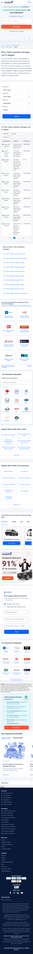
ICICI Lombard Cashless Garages (24, 331)
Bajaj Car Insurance (6, 651)
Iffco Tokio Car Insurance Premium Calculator (24, 447)
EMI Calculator (5, 820)
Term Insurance (7, 797)
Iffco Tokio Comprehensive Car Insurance (8, 441)
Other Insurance (7, 804)
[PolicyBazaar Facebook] (10, 892)
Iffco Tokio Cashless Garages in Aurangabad (15, 258)
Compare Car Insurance (24, 478)
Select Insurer (5, 86)
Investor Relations (5, 871)
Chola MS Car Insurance (16, 651)
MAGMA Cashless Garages (8, 360)
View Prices (16, 27)
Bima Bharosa (8, 899)
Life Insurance (7, 795)
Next (23, 237)
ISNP (2, 864)
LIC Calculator (5, 822)
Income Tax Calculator (7, 815)
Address (15, 141)
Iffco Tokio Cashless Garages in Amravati (14, 253)
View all (16, 455)
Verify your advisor (6, 868)
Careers (3, 860)
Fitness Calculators (8, 813)
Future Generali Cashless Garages (24, 316)
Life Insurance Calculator (7, 824)
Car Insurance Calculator (8, 484)
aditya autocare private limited (6, 153)
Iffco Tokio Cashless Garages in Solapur (14, 284)
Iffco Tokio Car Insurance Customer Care (24, 441)
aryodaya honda (6, 160)
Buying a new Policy (13, 604)
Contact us (4, 866)
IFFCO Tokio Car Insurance (6, 673)
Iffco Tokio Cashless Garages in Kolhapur (14, 267)
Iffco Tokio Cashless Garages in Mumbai (14, 271)
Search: (5, 137)
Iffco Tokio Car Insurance (8, 434)
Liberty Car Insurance (27, 673)
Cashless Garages (16, 45)
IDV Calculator (24, 491)
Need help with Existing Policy (16, 607)
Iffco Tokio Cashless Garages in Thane (14, 288)
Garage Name (6, 141)
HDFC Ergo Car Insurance (16, 662)
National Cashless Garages (24, 360)
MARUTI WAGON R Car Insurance (11, 539)
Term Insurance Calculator (8, 817)
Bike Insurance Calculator (7, 833)
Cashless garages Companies (8, 366)
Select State (5, 100)
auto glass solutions (7, 224)
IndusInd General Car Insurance (16, 673)
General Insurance (8, 793)
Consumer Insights (6, 848)
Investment (6, 800)
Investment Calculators (9, 811)
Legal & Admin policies (7, 862)
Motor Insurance (8, 471)
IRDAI (2, 899)
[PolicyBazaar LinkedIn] (18, 892)
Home (2, 45)
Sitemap (3, 857)
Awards (3, 846)
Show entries (9, 133)
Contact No (26, 141)
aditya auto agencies (7, 145)
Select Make (5, 93)
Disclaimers (4, 783)
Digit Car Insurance (27, 651)
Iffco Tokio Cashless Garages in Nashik (14, 276)
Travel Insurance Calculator (8, 828)
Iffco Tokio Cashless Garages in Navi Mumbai (15, 293)
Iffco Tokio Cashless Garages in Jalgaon (14, 262)
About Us (3, 855)
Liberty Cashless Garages (24, 345)
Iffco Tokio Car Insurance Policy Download (8, 447)
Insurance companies (6, 844)
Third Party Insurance (24, 484)
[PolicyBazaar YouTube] (21, 892)
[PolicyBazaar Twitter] (14, 892)
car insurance (22, 63)
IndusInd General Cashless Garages (9, 345)
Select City (4, 106)
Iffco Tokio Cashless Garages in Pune (13, 280)
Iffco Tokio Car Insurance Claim (24, 434)
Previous (11, 237)
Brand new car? (16, 31)
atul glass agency (6, 174)
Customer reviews (6, 842)
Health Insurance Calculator (8, 826)
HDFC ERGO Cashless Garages (8, 331)
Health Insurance (7, 802)
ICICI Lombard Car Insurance (27, 662)
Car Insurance (8, 45)
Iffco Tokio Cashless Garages (6, 46)
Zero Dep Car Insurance (8, 478)
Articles (3, 840)
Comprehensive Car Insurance (8, 490)
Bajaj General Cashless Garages (9, 316)
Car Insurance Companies (8, 497)
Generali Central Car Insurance (6, 662)
